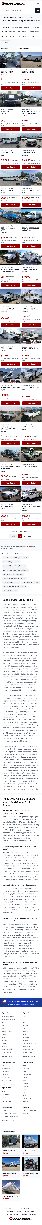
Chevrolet (26, 1086)
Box (3, 1028)
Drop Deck (26, 1025)
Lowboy (25, 1031)
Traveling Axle (27, 1046)
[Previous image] (2, 60)
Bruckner (4, 1110)
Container (26, 1040)
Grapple (4, 1040)
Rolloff (4, 1034)
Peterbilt (25, 1083)
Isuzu (24, 1089)
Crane (4, 1037)
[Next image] (19, 60)
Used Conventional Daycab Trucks (15, 570)
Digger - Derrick (7, 1049)
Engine (4, 1097)
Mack (24, 1065)
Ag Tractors (5, 1077)
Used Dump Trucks (11, 582)
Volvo (24, 1071)
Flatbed (25, 1019)
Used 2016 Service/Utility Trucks (14, 566)
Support (18, 1212)
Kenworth (26, 1077)
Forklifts (4, 1065)
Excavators (5, 1071)
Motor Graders (6, 1080)
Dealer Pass (26, 1113)
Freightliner (26, 1068)
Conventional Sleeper (8, 1016)
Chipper (4, 1046)
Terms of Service (12, 1214)
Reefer (25, 1028)
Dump (4, 1022)
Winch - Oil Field (7, 1052)
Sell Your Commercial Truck (31, 1110)
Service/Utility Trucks (11, 562)
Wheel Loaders (6, 1068)
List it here (27, 546)
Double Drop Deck (29, 1049)
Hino (24, 1095)
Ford (24, 1080)
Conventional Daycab (8, 1019)
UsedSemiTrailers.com (28, 1214)
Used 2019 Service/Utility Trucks (14, 586)
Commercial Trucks (30, 582)
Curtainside (26, 1037)
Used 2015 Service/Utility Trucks (14, 578)
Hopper (25, 1034)
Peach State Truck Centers (10, 1113)
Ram (24, 1092)
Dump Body (5, 1094)
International (27, 1074)
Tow (3, 1025)
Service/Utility (23, 17)
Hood (3, 1091)
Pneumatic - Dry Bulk (29, 1043)
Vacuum (4, 1043)
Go (38, 10)
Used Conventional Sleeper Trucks (15, 558)
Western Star (27, 1098)
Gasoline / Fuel (27, 1052)
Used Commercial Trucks (13, 574)
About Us (10, 1212)
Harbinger (26, 1101)
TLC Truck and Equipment (10, 1116)
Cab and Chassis (7, 1031)
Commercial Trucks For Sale (9, 17)
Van (24, 1016)
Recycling (5, 1074)
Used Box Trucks (10, 591)
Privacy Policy (29, 1212)
